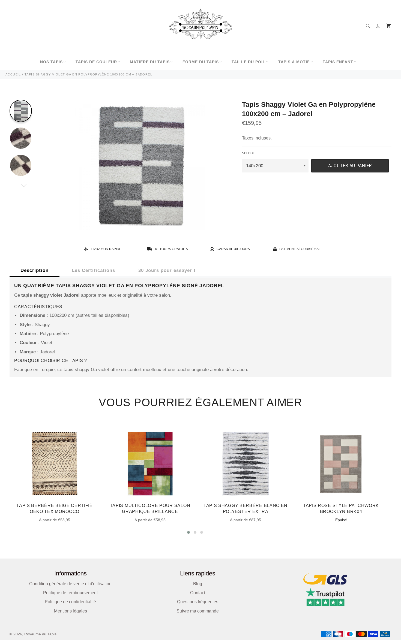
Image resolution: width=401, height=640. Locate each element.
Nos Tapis (51, 62)
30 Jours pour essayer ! (167, 270)
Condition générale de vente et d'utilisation (70, 583)
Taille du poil (248, 62)
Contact (197, 592)
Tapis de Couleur (96, 62)
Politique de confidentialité (70, 601)
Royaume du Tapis (40, 634)
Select (248, 153)
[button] (188, 532)
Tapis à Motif (294, 62)
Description (34, 270)
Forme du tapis (200, 62)
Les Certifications (93, 270)
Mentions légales (70, 611)
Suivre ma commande (197, 611)
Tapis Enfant (338, 62)
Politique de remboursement (70, 592)
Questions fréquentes (197, 601)
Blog (197, 583)
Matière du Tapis (150, 62)
